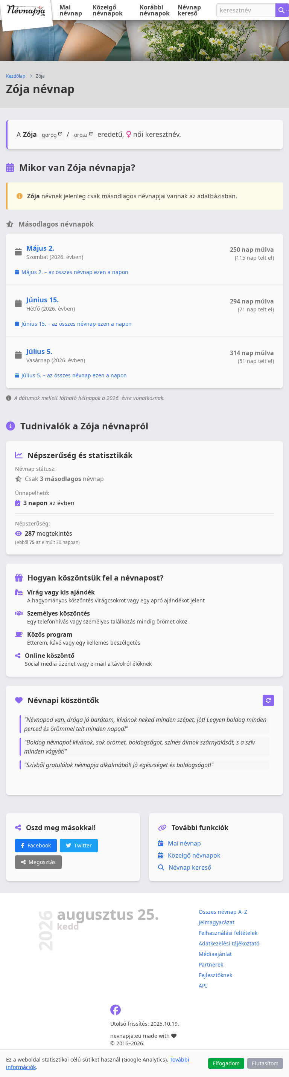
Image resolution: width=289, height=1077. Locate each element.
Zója (40, 76)
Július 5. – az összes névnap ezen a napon (74, 375)
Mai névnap (70, 10)
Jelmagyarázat (216, 922)
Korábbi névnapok (155, 10)
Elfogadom (226, 1063)
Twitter (83, 845)
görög (50, 134)
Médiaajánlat (215, 954)
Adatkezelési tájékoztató (229, 943)
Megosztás (42, 862)
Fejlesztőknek (215, 975)
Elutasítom (265, 1063)
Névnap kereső (189, 10)
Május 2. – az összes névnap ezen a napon (74, 272)
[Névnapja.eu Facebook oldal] (115, 1011)
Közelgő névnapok (108, 10)
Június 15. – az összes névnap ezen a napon (76, 323)
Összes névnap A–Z (223, 911)
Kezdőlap (15, 76)
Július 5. (39, 351)
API (203, 985)
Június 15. (42, 299)
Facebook (39, 845)
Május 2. (40, 248)
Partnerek (211, 964)
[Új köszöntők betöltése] (268, 700)
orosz (81, 134)
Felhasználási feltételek (228, 932)
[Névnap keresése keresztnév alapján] (282, 10)
